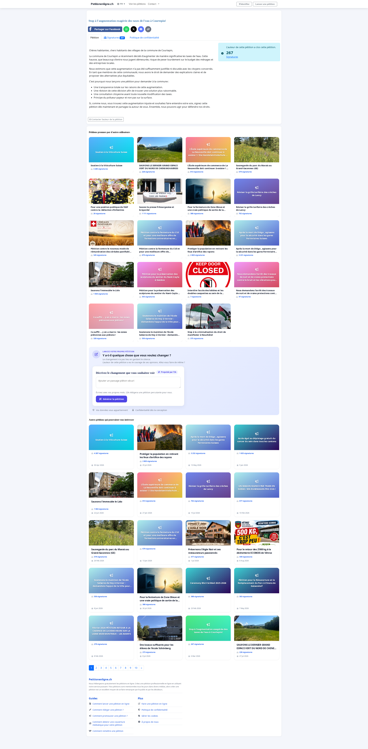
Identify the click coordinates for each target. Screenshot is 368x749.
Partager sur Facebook (107, 29)
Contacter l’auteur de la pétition (107, 119)
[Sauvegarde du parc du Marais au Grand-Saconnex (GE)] (256, 156)
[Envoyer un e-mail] (141, 29)
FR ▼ (122, 4)
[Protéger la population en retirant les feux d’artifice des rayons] (208, 239)
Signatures (115, 37)
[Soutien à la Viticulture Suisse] (111, 154)
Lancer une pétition (265, 4)
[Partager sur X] (134, 29)
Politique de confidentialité (144, 37)
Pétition (94, 37)
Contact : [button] (153, 4)
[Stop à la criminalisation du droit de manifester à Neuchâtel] (208, 323)
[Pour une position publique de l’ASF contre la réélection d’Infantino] (111, 198)
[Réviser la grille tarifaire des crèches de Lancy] (256, 198)
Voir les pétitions (137, 4)
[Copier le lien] (148, 29)
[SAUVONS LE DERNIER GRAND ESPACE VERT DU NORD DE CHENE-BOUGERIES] (159, 156)
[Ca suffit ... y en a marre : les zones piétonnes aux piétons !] (111, 323)
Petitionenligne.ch (102, 3)
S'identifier (244, 4)
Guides (93, 698)
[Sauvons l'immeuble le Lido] (111, 279)
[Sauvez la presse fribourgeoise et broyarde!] (159, 198)
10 (136, 667)
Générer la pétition (113, 399)
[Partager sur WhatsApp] (126, 29)
